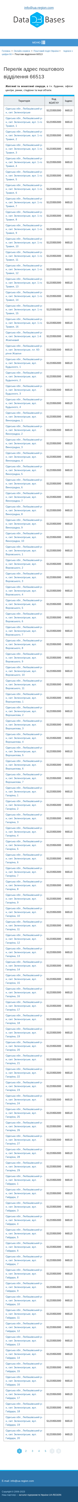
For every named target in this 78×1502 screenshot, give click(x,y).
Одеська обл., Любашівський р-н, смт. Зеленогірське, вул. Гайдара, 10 (24, 1300)
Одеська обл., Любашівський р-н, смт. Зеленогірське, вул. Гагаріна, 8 (24, 885)
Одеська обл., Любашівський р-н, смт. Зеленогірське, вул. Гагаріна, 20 (24, 1046)
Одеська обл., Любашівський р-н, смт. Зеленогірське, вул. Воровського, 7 (24, 631)
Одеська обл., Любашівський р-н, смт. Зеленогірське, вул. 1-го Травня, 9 (24, 229)
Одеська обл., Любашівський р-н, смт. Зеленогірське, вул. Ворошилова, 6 (24, 765)
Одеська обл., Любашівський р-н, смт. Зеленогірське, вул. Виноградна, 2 (24, 430)
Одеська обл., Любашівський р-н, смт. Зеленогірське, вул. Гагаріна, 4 (24, 831)
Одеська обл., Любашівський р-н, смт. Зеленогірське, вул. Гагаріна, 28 (24, 1153)
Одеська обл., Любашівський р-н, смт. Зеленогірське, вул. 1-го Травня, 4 (24, 162)
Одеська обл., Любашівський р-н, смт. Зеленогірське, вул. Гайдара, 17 (24, 1394)
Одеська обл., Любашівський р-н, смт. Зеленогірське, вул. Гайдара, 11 (24, 1314)
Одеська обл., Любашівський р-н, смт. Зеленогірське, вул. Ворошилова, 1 (24, 698)
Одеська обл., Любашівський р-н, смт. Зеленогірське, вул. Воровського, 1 (24, 550)
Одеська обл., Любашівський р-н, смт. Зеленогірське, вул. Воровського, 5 (24, 604)
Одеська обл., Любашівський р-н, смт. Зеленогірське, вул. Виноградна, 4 (24, 457)
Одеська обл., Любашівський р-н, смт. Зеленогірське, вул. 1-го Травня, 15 (24, 309)
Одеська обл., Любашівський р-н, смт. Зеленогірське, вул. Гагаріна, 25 (24, 1113)
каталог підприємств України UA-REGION (40, 1495)
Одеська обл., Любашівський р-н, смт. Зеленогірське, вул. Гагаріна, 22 (24, 1073)
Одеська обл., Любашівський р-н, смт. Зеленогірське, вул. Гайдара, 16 (24, 1381)
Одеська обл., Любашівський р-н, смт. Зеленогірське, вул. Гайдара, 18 (24, 1407)
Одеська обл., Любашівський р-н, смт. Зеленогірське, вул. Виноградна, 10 (24, 537)
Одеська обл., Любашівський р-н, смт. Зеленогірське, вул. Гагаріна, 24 (24, 1099)
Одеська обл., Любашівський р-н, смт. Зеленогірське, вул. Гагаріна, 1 (24, 791)
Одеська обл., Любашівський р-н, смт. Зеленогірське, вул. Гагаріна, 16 (24, 992)
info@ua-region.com (39, 8)
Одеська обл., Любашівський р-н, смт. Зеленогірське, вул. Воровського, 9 (24, 657)
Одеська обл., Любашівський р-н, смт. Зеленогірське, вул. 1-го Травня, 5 (24, 175)
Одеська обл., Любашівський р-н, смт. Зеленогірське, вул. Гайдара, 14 (24, 1354)
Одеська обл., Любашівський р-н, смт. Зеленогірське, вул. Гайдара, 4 (24, 1220)
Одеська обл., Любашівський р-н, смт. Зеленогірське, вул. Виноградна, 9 (24, 523)
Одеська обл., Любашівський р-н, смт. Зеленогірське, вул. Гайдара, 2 (24, 1193)
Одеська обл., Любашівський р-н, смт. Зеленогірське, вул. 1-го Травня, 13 (24, 282)
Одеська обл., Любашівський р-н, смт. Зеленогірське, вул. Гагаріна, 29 (24, 1166)
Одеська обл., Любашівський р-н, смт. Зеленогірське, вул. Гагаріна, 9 (24, 898)
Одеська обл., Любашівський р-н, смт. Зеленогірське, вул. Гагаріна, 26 (24, 1126)
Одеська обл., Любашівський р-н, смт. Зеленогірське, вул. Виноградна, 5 (24, 470)
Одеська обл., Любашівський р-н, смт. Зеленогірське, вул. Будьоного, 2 (24, 376)
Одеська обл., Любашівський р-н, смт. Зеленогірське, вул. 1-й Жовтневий (24, 336)
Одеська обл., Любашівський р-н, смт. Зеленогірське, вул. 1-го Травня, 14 (24, 296)
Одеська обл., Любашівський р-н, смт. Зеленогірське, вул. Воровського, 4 (24, 590)
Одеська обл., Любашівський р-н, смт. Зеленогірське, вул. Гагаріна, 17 (24, 1006)
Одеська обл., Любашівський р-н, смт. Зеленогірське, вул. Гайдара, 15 (24, 1367)
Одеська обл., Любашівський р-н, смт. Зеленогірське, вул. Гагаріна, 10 (24, 912)
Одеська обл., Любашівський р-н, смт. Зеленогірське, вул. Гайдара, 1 (24, 1180)
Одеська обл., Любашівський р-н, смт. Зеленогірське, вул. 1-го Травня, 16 (24, 323)
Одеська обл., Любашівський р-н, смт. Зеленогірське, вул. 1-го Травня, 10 (24, 242)
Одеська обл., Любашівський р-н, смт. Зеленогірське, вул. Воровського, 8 (24, 644)
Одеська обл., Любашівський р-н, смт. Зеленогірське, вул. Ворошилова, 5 (24, 751)
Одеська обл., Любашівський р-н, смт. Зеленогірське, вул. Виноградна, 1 (24, 416)
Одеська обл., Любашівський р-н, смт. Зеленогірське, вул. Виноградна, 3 (24, 443)
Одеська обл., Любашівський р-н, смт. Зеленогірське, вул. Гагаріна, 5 (24, 845)
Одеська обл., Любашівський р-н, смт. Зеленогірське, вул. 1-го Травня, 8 (24, 215)
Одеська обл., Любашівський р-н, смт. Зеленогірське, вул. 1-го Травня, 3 (24, 149)
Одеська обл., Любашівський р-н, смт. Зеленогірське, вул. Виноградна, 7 (24, 497)
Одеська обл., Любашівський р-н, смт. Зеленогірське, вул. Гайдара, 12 (24, 1327)
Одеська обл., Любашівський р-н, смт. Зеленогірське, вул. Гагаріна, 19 (24, 1032)
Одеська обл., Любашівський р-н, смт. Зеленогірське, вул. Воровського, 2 (24, 564)
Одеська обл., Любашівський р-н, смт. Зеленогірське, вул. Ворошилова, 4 (24, 738)
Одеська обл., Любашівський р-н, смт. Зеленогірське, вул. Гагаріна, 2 (24, 805)
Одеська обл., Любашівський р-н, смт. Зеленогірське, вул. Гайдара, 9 (24, 1287)
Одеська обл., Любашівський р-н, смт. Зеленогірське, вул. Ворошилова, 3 (24, 724)
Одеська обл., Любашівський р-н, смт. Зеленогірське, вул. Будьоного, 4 (24, 403)
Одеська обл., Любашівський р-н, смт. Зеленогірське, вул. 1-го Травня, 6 (24, 189)
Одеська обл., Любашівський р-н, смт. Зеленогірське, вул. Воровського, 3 (24, 577)
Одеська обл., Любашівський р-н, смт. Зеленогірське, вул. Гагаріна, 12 (24, 939)
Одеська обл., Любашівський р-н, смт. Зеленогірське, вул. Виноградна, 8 (24, 510)
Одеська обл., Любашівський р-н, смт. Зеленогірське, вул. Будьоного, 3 (24, 390)
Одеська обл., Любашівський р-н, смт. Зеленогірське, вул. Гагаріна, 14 (24, 965)
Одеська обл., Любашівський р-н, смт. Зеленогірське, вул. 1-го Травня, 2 (24, 135)
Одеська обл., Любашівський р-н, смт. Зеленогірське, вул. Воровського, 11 (24, 684)
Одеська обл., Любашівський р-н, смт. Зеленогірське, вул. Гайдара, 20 (24, 1434)
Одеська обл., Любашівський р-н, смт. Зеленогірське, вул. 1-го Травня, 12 (24, 269)
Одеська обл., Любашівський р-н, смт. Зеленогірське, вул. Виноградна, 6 (24, 483)
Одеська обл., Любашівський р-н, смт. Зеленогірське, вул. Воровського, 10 (24, 671)
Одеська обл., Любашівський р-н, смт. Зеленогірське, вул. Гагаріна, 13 (24, 952)
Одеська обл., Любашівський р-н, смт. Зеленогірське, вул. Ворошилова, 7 (24, 778)
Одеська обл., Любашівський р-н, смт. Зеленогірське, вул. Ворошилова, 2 (24, 711)
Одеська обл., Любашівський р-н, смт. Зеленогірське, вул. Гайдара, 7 (24, 1260)
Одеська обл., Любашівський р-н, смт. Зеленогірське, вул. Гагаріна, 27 (24, 1139)
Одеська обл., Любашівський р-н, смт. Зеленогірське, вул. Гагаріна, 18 (24, 1019)
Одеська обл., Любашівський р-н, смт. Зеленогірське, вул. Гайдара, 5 (24, 1233)
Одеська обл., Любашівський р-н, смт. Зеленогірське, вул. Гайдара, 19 (24, 1421)
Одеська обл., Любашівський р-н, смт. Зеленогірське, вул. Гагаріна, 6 (24, 858)
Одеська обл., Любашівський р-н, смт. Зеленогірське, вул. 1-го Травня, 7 (24, 202)
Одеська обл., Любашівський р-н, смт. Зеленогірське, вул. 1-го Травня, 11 (24, 256)
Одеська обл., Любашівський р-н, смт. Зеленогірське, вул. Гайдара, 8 (24, 1273)
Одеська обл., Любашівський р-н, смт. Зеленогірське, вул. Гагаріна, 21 (24, 1059)
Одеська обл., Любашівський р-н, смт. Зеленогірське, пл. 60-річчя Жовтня (24, 349)
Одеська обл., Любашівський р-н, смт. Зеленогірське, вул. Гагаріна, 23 (24, 1086)
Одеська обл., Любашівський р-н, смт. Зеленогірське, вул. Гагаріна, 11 (24, 925)
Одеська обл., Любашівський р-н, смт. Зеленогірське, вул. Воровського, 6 (24, 617)
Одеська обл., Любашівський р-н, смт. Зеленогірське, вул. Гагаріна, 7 (24, 872)
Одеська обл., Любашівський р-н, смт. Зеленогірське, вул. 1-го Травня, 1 (24, 122)
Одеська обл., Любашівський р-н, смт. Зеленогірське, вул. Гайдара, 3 (24, 1206)
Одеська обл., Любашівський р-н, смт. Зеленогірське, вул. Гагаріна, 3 (24, 818)
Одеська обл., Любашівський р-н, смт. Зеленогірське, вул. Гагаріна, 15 (24, 979)
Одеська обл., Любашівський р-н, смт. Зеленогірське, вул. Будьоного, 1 (24, 363)
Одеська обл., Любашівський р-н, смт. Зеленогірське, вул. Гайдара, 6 (24, 1247)
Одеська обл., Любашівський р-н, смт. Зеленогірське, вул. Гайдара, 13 (24, 1340)
